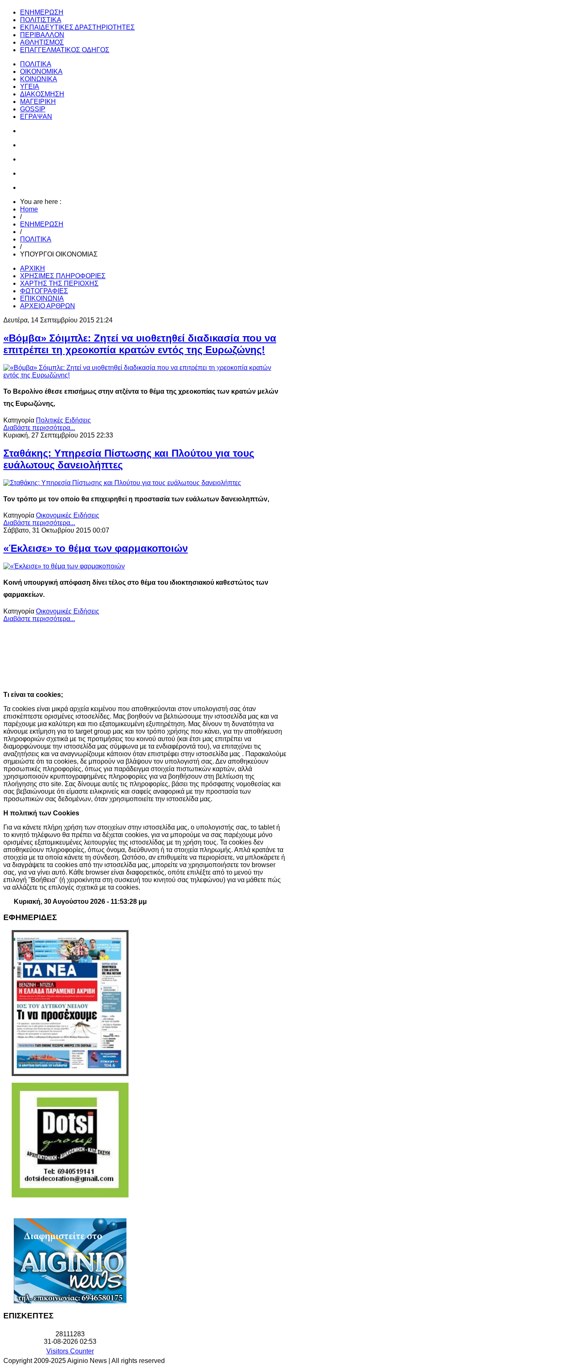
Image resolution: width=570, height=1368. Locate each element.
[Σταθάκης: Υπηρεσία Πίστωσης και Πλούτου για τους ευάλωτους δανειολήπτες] (122, 482)
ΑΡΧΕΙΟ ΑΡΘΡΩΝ (47, 305)
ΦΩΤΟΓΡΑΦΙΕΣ (44, 290)
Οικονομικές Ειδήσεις (67, 515)
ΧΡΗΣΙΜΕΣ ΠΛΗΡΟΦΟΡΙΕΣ (63, 275)
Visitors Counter (70, 1351)
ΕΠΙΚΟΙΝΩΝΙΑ (42, 298)
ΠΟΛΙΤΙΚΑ (35, 239)
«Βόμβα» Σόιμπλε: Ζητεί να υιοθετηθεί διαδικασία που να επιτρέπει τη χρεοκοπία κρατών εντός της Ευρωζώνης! (139, 343)
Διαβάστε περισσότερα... (39, 427)
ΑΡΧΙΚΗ (32, 268)
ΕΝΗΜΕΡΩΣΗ (41, 224)
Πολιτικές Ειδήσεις (63, 420)
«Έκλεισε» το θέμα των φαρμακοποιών (95, 548)
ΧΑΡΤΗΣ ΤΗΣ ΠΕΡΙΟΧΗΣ (59, 283)
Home (29, 209)
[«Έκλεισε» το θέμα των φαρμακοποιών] (64, 566)
